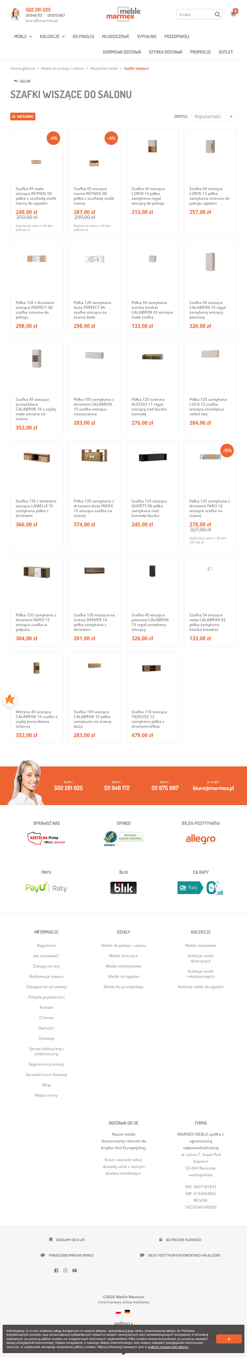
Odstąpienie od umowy (46, 986)
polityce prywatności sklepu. (168, 1347)
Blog (46, 1085)
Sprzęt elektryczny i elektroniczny (46, 1051)
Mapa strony (46, 1095)
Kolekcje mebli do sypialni (201, 986)
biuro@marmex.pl (42, 20)
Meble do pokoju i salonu (62, 68)
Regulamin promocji (46, 1064)
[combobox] (214, 116)
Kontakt (46, 1007)
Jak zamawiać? (46, 955)
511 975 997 (56, 15)
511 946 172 (34, 15)
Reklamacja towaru (46, 976)
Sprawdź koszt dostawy (46, 1074)
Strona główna (22, 68)
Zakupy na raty (46, 966)
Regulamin (46, 945)
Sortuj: (181, 116)
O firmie (46, 1017)
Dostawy (46, 1038)
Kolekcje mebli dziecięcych (201, 958)
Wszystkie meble (104, 68)
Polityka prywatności (46, 997)
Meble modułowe (200, 945)
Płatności (46, 1028)
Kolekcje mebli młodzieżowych (201, 973)
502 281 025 (38, 9)
